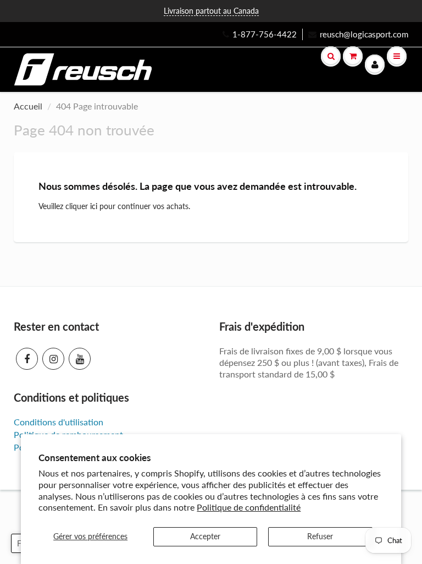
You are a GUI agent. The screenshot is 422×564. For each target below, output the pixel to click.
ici (93, 206)
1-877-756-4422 (264, 34)
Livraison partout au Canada (211, 10)
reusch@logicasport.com (364, 34)
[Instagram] (53, 359)
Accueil (28, 106)
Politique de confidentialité (249, 507)
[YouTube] (80, 359)
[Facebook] (27, 359)
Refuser (320, 536)
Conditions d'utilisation (58, 422)
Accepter (205, 536)
